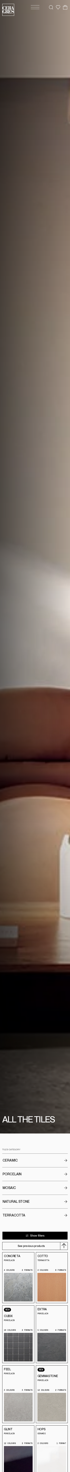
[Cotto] (52, 1288)
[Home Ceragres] (8, 10)
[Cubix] (18, 1348)
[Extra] (52, 1348)
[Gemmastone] (52, 1408)
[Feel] (18, 1408)
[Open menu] (35, 7)
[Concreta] (18, 1288)
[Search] (51, 7)
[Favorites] (58, 7)
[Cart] (65, 7)
